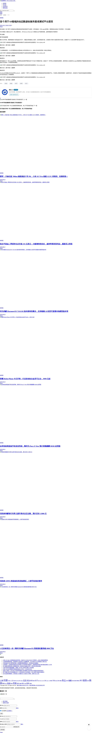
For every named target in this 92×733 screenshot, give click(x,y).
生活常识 (5, 6)
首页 (1, 14)
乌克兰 (9, 680)
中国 (5, 680)
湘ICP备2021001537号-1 (23, 685)
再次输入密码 (3, 724)
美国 (8, 683)
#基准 (6, 83)
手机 (54, 680)
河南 (73, 680)
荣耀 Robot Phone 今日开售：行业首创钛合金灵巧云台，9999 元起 (25, 379)
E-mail (1, 719)
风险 (31, 683)
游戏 (75, 680)
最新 (61, 680)
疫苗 (88, 680)
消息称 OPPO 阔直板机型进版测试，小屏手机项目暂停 (21, 581)
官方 (41, 680)
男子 (81, 680)
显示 (17, 708)
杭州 (67, 680)
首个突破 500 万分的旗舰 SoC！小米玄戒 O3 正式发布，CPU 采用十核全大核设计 (23, 672)
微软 (51, 680)
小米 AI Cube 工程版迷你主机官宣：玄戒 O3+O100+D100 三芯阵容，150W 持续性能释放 (25, 660)
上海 (1, 680)
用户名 (1, 705)
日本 (58, 680)
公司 (19, 680)
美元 (6, 683)
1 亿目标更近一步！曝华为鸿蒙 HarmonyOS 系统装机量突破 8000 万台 (27, 648)
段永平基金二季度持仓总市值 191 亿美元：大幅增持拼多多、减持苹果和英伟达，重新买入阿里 (36, 244)
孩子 (39, 680)
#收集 (11, 83)
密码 (1, 708)
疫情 (85, 680)
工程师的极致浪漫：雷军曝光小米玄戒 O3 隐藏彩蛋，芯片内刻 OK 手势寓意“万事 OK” (25, 661)
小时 (43, 680)
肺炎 (12, 683)
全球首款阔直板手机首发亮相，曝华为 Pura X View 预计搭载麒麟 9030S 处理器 (30, 446)
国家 (34, 680)
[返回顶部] (89, 728)
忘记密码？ (9, 710)
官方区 (4, 4)
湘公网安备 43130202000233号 (37, 685)
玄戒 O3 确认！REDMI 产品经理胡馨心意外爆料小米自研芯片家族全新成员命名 (23, 670)
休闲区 (4, 3)
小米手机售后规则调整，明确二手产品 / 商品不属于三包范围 (18, 667)
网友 (3, 683)
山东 (47, 680)
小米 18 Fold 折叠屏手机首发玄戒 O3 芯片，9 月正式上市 (17, 669)
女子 (36, 680)
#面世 (21, 83)
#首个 (26, 83)
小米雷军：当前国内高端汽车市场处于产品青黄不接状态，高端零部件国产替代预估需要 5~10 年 (27, 664)
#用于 (16, 83)
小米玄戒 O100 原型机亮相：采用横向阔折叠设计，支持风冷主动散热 (20, 663)
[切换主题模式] (89, 724)
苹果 (15, 683)
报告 (56, 680)
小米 (45, 680)
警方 (23, 683)
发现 (31, 680)
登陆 (1, 12)
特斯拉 (77, 680)
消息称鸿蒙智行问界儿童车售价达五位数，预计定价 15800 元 (23, 513)
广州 (49, 680)
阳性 (28, 683)
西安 (18, 683)
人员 (12, 680)
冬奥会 (21, 680)
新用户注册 (6, 702)
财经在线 (5, 7)
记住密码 (4, 710)
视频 (20, 683)
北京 (25, 680)
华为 (28, 680)
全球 (17, 680)
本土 (64, 680)
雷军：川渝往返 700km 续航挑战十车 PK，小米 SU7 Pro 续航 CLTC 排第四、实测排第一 (34, 176)
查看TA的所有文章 (14, 94)
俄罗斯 (15, 680)
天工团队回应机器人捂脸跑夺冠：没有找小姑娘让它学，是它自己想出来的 (22, 666)
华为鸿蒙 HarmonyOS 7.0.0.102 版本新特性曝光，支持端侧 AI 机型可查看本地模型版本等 (34, 311)
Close (1, 732)
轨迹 (25, 683)
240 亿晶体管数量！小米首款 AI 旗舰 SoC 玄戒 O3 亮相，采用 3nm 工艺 (21, 673)
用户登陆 (5, 701)
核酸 (70, 680)
